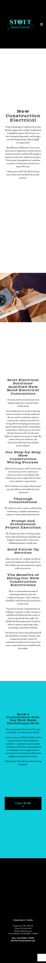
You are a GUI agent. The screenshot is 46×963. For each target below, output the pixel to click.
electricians (34, 147)
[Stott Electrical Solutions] (20, 24)
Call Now (23, 803)
